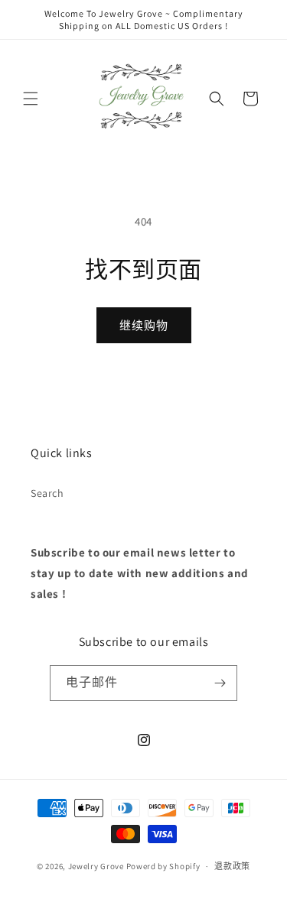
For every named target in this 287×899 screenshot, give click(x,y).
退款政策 (232, 866)
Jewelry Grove (96, 866)
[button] (30, 98)
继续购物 (143, 325)
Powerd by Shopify (163, 866)
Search (47, 493)
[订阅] (219, 683)
